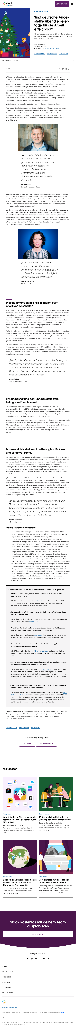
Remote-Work (52, 53)
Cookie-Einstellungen (30, 1012)
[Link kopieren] (69, 69)
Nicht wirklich (46, 743)
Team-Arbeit (63, 53)
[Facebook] (63, 69)
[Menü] (72, 4)
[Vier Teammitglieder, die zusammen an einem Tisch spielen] (56, 794)
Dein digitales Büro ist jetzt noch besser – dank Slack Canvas (54, 881)
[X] (40, 959)
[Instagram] (32, 959)
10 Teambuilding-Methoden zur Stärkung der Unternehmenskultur (54, 818)
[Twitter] (60, 69)
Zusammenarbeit (41, 12)
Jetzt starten (61, 4)
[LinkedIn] (66, 69)
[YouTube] (44, 959)
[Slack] (8, 4)
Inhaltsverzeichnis (10, 60)
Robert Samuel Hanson (52, 48)
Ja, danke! (27, 743)
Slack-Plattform (39, 53)
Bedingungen (16, 1012)
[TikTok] (48, 959)
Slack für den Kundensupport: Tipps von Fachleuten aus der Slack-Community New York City (20, 882)
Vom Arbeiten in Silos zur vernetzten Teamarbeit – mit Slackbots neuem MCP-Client (20, 820)
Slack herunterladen (8, 1007)
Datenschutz (6, 1012)
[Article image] (20, 794)
